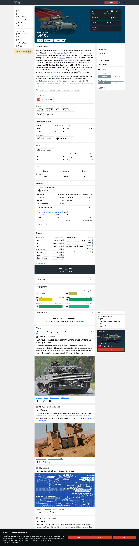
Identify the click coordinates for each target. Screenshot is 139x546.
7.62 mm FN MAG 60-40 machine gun (49, 212)
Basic (117, 83)
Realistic (104, 76)
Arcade (117, 76)
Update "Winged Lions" (52, 76)
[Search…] (120, 2)
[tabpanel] (65, 207)
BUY (111, 350)
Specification (43, 90)
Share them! (80, 321)
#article (38, 509)
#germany (39, 398)
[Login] (124, 2)
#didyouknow (65, 398)
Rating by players (55, 90)
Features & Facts (67, 90)
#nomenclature (46, 509)
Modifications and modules (55, 459)
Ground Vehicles (54, 398)
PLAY (111, 2)
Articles (77, 90)
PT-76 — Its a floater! (105, 316)
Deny (78, 537)
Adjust (125, 537)
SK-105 (62, 58)
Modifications (42, 279)
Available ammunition (45, 207)
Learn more (15, 542)
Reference (105, 83)
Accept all (101, 537)
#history (46, 398)
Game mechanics (41, 459)
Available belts (43, 225)
